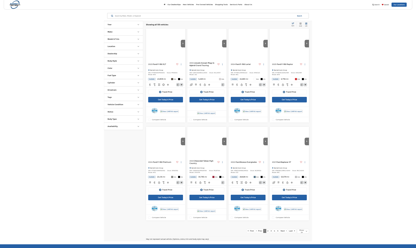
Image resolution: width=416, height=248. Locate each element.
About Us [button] (248, 4)
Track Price (167, 92)
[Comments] (177, 84)
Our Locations (399, 5)
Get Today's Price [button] (165, 100)
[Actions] (181, 64)
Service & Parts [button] (236, 4)
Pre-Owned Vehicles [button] (204, 4)
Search (299, 16)
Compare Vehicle (159, 120)
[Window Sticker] (181, 84)
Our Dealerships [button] (174, 4)
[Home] (164, 4)
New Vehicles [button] (188, 4)
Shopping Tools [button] (221, 4)
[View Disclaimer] (168, 84)
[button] (183, 43)
